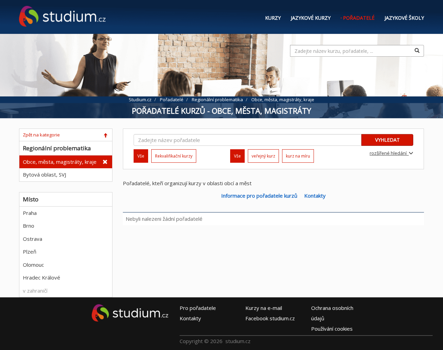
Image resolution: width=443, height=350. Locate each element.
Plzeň (29, 251)
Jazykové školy (404, 18)
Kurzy (273, 18)
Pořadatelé (358, 18)
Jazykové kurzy (311, 18)
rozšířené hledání (389, 153)
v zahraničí (35, 290)
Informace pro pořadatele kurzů (259, 195)
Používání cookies (332, 328)
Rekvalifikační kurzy (173, 156)
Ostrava (32, 238)
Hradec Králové (41, 277)
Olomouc (33, 264)
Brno (28, 225)
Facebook (270, 318)
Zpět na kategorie (41, 135)
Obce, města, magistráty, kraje (60, 161)
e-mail (263, 307)
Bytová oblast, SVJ (44, 174)
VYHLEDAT (387, 139)
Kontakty (315, 195)
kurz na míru (298, 156)
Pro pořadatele (198, 307)
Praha (30, 212)
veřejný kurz (263, 156)
